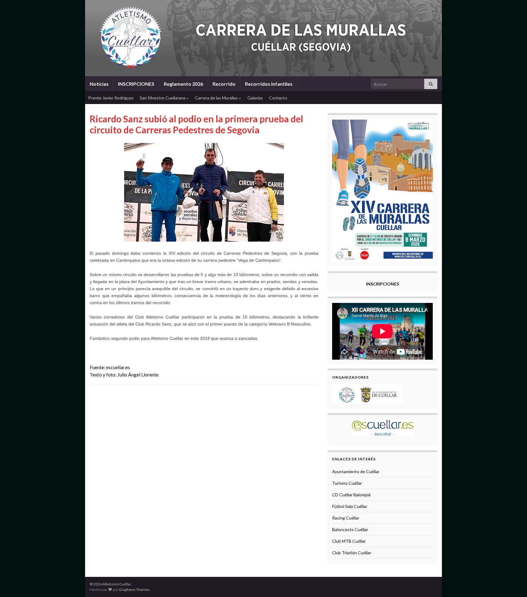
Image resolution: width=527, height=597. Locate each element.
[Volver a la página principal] (263, 38)
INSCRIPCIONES (136, 84)
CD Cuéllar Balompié (351, 494)
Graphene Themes (134, 589)
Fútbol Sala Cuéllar (349, 506)
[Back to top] (513, 583)
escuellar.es (118, 367)
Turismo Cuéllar (347, 483)
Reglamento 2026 (183, 84)
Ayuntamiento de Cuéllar (355, 471)
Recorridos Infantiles (268, 84)
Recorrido (224, 84)
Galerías (255, 97)
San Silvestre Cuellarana (163, 97)
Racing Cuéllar (345, 517)
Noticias (99, 84)
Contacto (278, 97)
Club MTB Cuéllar (349, 541)
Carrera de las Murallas (217, 97)
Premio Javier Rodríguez (111, 97)
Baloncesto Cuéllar (350, 529)
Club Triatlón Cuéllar (351, 552)
